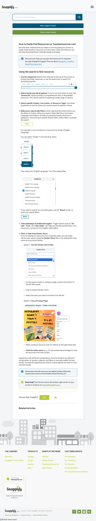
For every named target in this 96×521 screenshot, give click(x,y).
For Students (70, 457)
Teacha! (45, 457)
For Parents (70, 464)
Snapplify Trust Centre (14, 460)
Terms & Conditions (11, 515)
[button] (92, 7)
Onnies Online (47, 460)
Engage (31, 457)
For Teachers (70, 460)
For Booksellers (71, 468)
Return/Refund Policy (40, 515)
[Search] (79, 17)
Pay (29, 468)
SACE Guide (47, 468)
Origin (30, 460)
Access (31, 464)
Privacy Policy (25, 515)
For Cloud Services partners (76, 472)
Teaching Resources (50, 464)
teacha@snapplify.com (51, 385)
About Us (8, 457)
